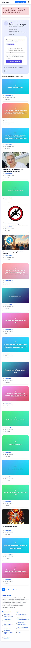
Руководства (6, 612)
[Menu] (28, 2)
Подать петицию (20, 2)
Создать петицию (14, 61)
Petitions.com (5, 2)
